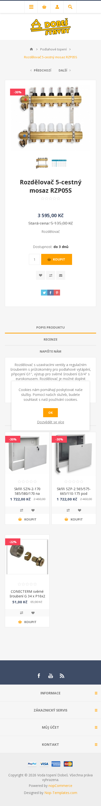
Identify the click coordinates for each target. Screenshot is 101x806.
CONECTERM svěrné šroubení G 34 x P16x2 (27, 593)
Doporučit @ (60, 275)
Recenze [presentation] (50, 339)
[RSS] (62, 676)
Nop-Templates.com (60, 792)
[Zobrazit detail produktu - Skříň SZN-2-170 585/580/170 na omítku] (27, 454)
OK (50, 413)
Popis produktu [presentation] (50, 327)
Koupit (59, 259)
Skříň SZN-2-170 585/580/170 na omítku (27, 493)
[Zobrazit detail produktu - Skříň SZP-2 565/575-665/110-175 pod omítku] (74, 454)
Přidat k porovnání (21, 510)
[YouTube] (50, 676)
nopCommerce (60, 785)
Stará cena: (39, 223)
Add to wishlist (40, 275)
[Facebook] (39, 676)
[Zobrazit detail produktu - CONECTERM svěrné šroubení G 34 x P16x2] (27, 557)
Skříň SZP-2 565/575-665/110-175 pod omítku (74, 493)
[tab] (50, 327)
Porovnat (50, 275)
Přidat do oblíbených (33, 510)
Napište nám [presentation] (50, 351)
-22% (13, 542)
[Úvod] (31, 49)
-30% (18, 92)
